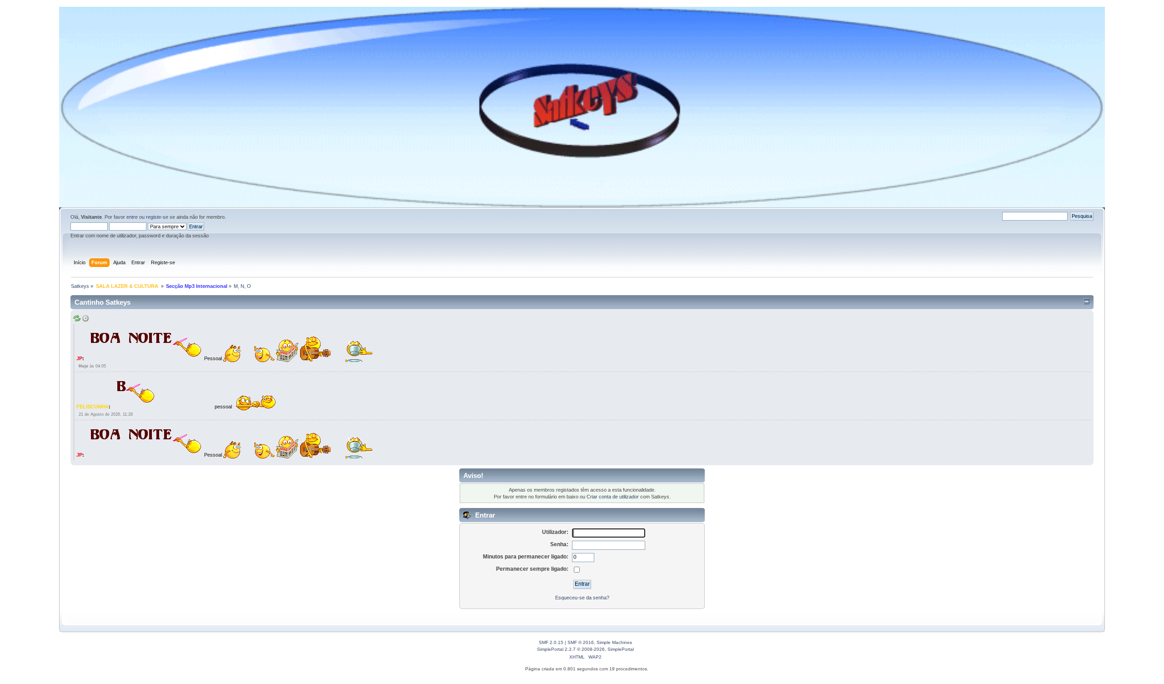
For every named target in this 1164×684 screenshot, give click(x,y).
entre (132, 217)
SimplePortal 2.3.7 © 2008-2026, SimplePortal (585, 649)
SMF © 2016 (580, 642)
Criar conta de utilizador (613, 496)
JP (79, 358)
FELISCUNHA (92, 406)
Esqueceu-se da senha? (582, 597)
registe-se (157, 217)
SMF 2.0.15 (551, 642)
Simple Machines (614, 642)
